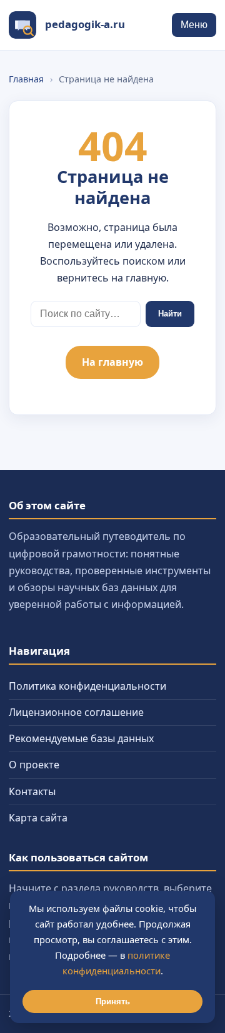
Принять (113, 1001)
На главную (112, 362)
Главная (26, 79)
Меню (194, 24)
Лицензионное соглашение (76, 712)
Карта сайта (38, 818)
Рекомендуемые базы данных (81, 738)
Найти (170, 313)
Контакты (32, 791)
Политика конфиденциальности (87, 686)
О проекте (34, 764)
